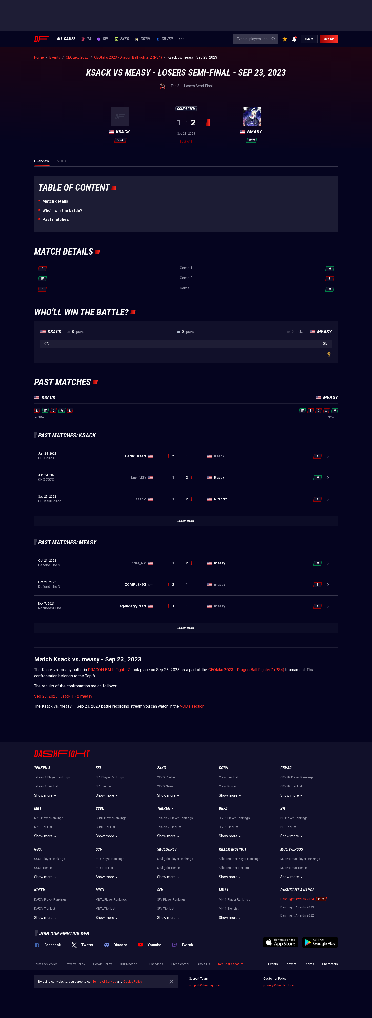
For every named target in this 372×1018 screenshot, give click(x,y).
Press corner (180, 964)
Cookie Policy (102, 964)
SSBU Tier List (105, 827)
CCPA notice (128, 964)
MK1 (38, 808)
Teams (309, 964)
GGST (38, 849)
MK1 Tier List (43, 827)
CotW (145, 39)
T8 (89, 39)
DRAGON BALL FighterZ (109, 669)
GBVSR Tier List (291, 786)
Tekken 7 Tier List (169, 827)
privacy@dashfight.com (280, 985)
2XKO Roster (166, 777)
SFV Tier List (165, 908)
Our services (154, 964)
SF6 (106, 39)
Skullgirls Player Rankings (175, 859)
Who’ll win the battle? (62, 210)
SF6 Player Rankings (110, 777)
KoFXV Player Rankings (50, 899)
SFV (160, 890)
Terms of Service (46, 964)
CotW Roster (228, 786)
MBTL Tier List (105, 908)
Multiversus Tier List (294, 868)
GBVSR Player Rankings (297, 777)
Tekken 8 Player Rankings (52, 777)
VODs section (192, 706)
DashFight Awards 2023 (297, 907)
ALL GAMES (66, 39)
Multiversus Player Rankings (300, 859)
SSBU (100, 808)
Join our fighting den (64, 934)
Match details (55, 201)
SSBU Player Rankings (111, 818)
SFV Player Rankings (171, 899)
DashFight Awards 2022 (297, 915)
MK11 (223, 890)
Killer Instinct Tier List (234, 868)
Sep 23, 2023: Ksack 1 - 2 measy (63, 696)
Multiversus (291, 849)
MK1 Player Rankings (49, 818)
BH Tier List (288, 827)
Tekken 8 (42, 767)
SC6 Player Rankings (110, 859)
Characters (330, 964)
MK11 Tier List (229, 908)
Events (273, 964)
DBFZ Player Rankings (234, 818)
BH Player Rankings (294, 818)
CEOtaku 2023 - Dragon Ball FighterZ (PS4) (246, 669)
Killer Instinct (232, 849)
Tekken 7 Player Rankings (175, 818)
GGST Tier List (44, 868)
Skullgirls (166, 849)
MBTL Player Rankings (111, 899)
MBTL (100, 890)
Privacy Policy (75, 964)
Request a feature (230, 964)
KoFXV (39, 890)
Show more (43, 795)
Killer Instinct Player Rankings (239, 859)
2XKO (124, 39)
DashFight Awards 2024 (297, 899)
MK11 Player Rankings (234, 899)
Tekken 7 (165, 808)
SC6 (99, 849)
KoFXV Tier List (44, 908)
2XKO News (165, 786)
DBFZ (223, 808)
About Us (203, 964)
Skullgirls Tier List (169, 868)
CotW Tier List (228, 777)
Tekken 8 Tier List (46, 786)
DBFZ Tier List (228, 827)
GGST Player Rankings (49, 859)
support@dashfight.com (206, 985)
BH (282, 808)
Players (291, 964)
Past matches (55, 219)
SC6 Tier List (104, 868)
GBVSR (167, 39)
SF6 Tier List (104, 786)
